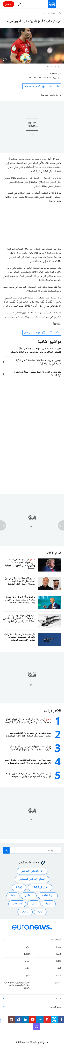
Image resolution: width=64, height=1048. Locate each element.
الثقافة (27, 968)
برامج (27, 975)
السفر (59, 968)
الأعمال (58, 954)
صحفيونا (57, 982)
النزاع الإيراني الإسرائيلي (32, 871)
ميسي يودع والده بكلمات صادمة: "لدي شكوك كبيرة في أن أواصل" (38, 362)
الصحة (27, 961)
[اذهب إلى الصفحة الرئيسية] (52, 4)
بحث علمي (17, 904)
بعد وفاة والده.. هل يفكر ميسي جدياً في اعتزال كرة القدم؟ (37, 373)
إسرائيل (28, 896)
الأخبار (53, 13)
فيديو (58, 975)
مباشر (8, 4)
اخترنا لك (54, 553)
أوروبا (58, 947)
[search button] (6, 850)
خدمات (58, 999)
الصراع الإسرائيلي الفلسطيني (32, 879)
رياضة (44, 13)
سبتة (13, 896)
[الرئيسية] (60, 13)
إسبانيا (19, 887)
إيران (34, 904)
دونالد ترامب (47, 896)
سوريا (48, 904)
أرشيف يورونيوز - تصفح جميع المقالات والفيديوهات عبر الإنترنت (17, 985)
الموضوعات (56, 939)
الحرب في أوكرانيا (40, 887)
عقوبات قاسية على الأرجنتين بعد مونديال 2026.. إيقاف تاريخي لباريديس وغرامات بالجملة (36, 350)
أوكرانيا (25, 912)
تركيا (40, 912)
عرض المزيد (56, 1007)
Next (58, 961)
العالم (28, 947)
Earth (27, 954)
